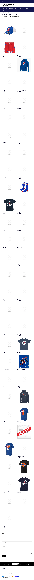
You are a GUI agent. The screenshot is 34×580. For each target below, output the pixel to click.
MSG (3, 10)
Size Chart (10, 573)
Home (3, 12)
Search (10, 570)
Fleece (6, 8)
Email (3, 537)
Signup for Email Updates (7, 564)
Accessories (10, 8)
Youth (18, 8)
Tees (3, 8)
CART (30, 2)
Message (3, 544)
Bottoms (21, 8)
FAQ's (9, 572)
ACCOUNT (29, 0)
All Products (26, 8)
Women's (14, 8)
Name (3, 533)
